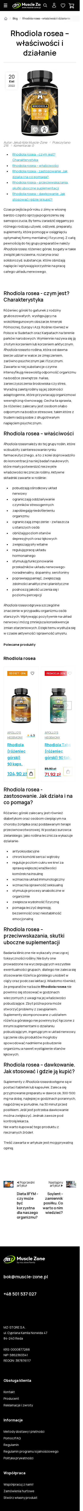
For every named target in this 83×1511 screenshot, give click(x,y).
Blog (15, 18)
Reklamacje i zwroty (18, 1405)
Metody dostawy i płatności (24, 1431)
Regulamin (11, 1444)
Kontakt (9, 1392)
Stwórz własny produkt (20, 1497)
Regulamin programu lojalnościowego (31, 1451)
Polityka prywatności (18, 1458)
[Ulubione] (32, 673)
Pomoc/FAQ (12, 1438)
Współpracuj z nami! (19, 1484)
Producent (11, 1398)
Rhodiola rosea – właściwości (35, 165)
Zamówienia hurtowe (19, 1491)
